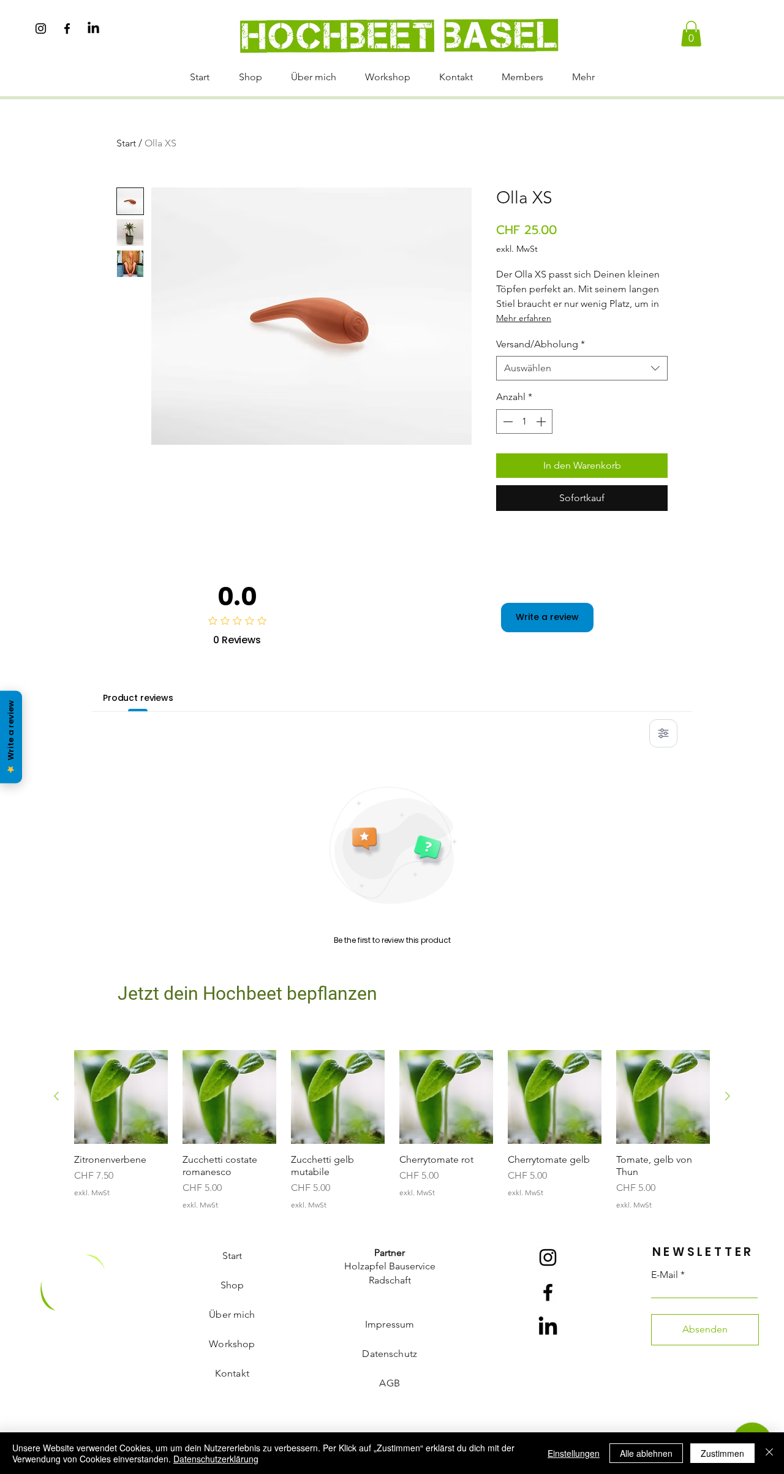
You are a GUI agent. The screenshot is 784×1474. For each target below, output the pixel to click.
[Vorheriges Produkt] (56, 1096)
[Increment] (542, 421)
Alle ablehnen (646, 1453)
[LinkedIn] (93, 28)
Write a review (547, 617)
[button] (691, 34)
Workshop (232, 1344)
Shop (232, 1285)
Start (126, 143)
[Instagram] (41, 28)
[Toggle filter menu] (663, 733)
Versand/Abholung (540, 344)
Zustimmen (722, 1453)
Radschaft (390, 1280)
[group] (392, 1129)
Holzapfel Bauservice (389, 1266)
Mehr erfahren (523, 317)
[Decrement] (506, 421)
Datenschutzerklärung (215, 1459)
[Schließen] (769, 1453)
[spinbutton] (524, 421)
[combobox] (582, 368)
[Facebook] (67, 28)
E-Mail (664, 1275)
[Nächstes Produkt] (727, 1096)
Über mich (232, 1314)
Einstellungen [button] (574, 1453)
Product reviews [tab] (138, 698)
